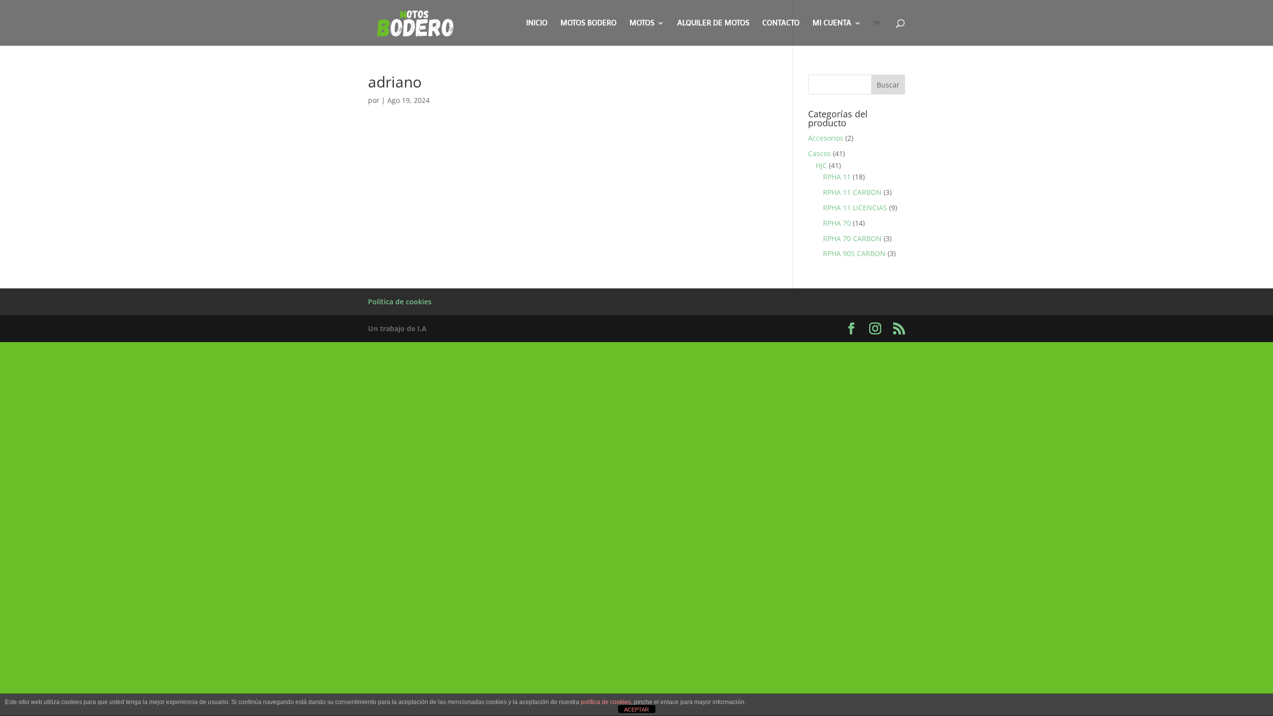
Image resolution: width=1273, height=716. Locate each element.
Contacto (781, 23)
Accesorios (825, 138)
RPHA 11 (837, 176)
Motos (642, 23)
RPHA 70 (837, 223)
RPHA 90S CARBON (854, 253)
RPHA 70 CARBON (852, 238)
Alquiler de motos (713, 23)
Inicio (536, 23)
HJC (821, 165)
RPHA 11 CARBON (852, 192)
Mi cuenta (832, 23)
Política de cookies (400, 301)
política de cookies (606, 702)
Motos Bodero (588, 23)
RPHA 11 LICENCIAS (855, 207)
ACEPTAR (636, 710)
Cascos (819, 153)
